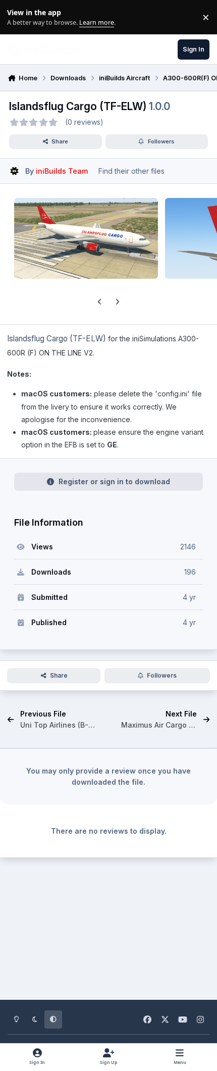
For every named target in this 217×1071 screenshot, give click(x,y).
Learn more (19, 17)
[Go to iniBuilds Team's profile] (14, 171)
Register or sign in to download (114, 481)
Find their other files (131, 171)
